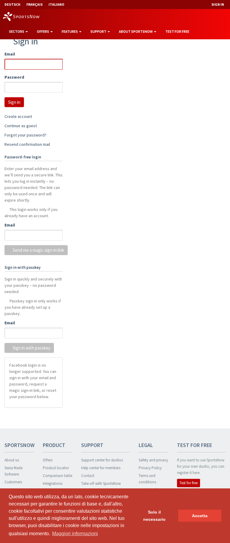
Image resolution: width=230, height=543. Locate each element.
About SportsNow (136, 31)
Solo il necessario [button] (154, 516)
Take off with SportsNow (101, 483)
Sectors (17, 31)
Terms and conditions (147, 478)
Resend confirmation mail (27, 144)
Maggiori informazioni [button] (75, 533)
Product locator (56, 467)
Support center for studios (102, 460)
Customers (13, 481)
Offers (43, 31)
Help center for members (100, 467)
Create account (18, 116)
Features (70, 31)
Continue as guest (20, 125)
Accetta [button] (200, 515)
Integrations (52, 483)
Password (14, 77)
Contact (87, 475)
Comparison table (57, 475)
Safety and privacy (153, 460)
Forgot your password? (25, 135)
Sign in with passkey (31, 348)
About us (11, 460)
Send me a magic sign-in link (38, 250)
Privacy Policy (150, 467)
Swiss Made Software (13, 471)
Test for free (177, 31)
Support (98, 31)
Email (9, 54)
